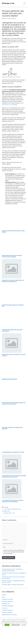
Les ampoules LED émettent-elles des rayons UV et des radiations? (12, 501)
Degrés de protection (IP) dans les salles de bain (13, 231)
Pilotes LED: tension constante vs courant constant (13, 355)
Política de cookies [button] (15, 624)
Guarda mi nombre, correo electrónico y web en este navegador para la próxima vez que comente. (13, 552)
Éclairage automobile (7, 601)
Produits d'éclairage (7, 612)
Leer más (24, 624)
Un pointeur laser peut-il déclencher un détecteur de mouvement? (13, 281)
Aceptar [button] (7, 624)
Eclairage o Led (8, 3)
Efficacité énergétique (7, 605)
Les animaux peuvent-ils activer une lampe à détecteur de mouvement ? (14, 476)
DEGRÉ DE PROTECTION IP (9, 379)
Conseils (6, 507)
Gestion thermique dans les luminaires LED (13, 305)
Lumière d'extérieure (7, 610)
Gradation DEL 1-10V (9, 513)
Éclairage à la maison (7, 599)
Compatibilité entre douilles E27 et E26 (13, 452)
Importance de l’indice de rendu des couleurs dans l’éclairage (12, 256)
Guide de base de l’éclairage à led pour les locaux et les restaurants (13, 403)
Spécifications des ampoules (9, 614)
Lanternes (4, 608)
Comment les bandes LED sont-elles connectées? (12, 330)
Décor (3, 597)
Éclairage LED (5, 603)
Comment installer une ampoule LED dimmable (12, 428)
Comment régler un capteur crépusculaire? (13, 584)
